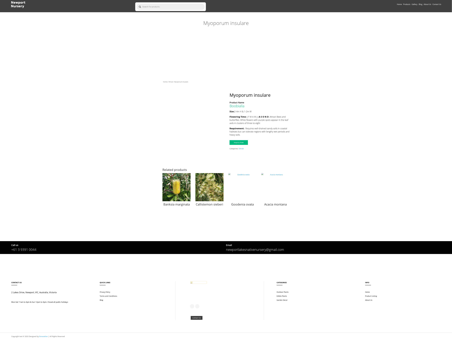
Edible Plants (282, 296)
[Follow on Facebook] (192, 306)
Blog (420, 4)
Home (399, 4)
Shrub (171, 82)
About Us (427, 4)
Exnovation (43, 336)
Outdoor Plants (283, 292)
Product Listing (371, 296)
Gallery (414, 4)
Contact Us (436, 4)
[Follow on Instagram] (197, 306)
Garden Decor (282, 300)
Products (406, 4)
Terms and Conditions (108, 296)
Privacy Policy (105, 292)
